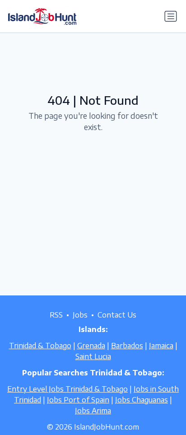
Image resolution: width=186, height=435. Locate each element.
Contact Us (117, 314)
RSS (56, 314)
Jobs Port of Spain (78, 399)
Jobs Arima (93, 410)
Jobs (80, 314)
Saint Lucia (93, 356)
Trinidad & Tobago (40, 345)
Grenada (91, 345)
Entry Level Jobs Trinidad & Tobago (67, 388)
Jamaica (161, 345)
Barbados (127, 345)
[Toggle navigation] (170, 16)
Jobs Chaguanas (141, 399)
